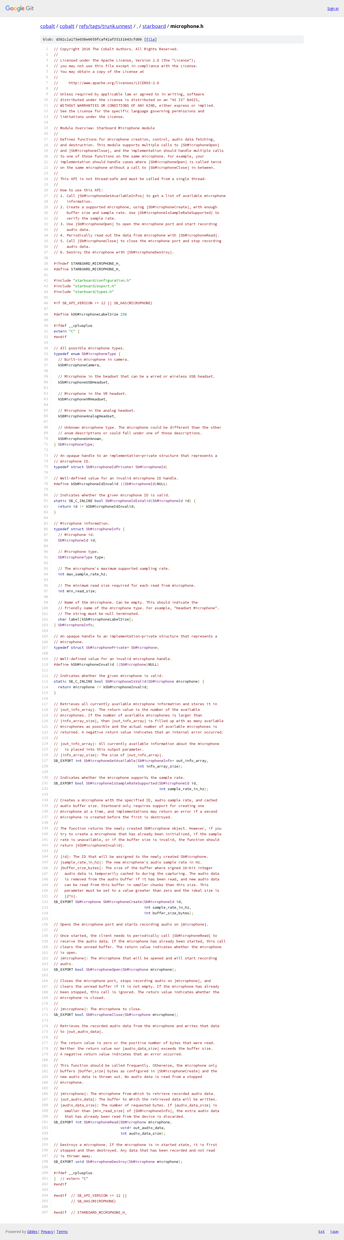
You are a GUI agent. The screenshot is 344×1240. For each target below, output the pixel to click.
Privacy (47, 1231)
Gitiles (32, 1231)
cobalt (47, 26)
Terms (62, 1231)
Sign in (333, 8)
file (150, 39)
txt (321, 1231)
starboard (154, 26)
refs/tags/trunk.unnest (105, 26)
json (334, 1231)
